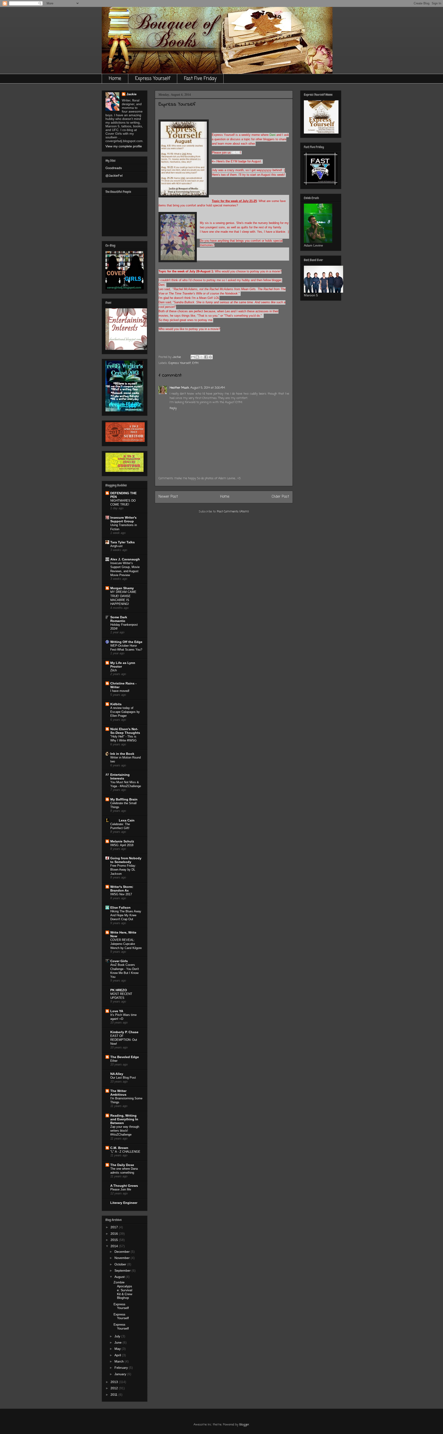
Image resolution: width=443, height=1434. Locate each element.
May (118, 1349)
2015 (115, 1240)
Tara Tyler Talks (122, 542)
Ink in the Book (122, 754)
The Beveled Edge (124, 1057)
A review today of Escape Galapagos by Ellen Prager (125, 712)
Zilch (113, 670)
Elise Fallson (120, 907)
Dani (272, 135)
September (123, 1270)
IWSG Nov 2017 (121, 894)
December (122, 1251)
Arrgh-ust (116, 546)
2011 (114, 1394)
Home (115, 78)
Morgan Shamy (122, 588)
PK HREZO (118, 990)
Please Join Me (120, 1189)
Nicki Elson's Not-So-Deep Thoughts (125, 731)
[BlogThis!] (197, 357)
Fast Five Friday (200, 78)
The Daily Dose (122, 1165)
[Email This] (193, 357)
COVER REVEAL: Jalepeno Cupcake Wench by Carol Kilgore (126, 944)
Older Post (280, 497)
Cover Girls (119, 961)
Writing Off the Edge (126, 642)
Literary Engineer (123, 1203)
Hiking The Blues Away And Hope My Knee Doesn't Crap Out (125, 915)
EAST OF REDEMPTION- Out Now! (123, 1040)
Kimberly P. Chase (124, 1032)
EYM (195, 363)
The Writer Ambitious (118, 1092)
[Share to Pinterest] (210, 357)
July (117, 1336)
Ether (113, 1060)
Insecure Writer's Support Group (123, 519)
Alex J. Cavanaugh (125, 559)
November (122, 1258)
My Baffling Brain (124, 799)
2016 (115, 1233)
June (118, 1342)
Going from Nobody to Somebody (125, 860)
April (118, 1355)
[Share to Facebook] (206, 357)
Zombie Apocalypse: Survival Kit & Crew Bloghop (123, 1290)
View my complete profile (123, 146)
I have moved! (119, 691)
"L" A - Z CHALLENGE (125, 1151)
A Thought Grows (124, 1185)
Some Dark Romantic (118, 619)
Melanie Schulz (122, 841)
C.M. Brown (119, 1148)
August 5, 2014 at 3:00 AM (207, 388)
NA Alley (116, 1074)
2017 (115, 1227)
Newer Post (168, 497)
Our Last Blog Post (123, 1077)
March (119, 1361)
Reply (173, 408)
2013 (115, 1382)
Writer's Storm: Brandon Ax (121, 888)
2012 (115, 1388)
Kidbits (116, 704)
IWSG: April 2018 (121, 845)
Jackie (131, 94)
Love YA (116, 1011)
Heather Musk (179, 388)
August (120, 1277)
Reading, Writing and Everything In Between (124, 1119)
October (120, 1264)
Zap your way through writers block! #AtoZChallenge (124, 1130)
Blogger (244, 1424)
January (120, 1374)
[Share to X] (201, 357)
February (121, 1367)
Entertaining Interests (120, 776)
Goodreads (113, 168)
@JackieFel (114, 175)
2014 (115, 1246)
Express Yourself (152, 78)
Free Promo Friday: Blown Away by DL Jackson (123, 869)
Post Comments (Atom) (233, 511)
